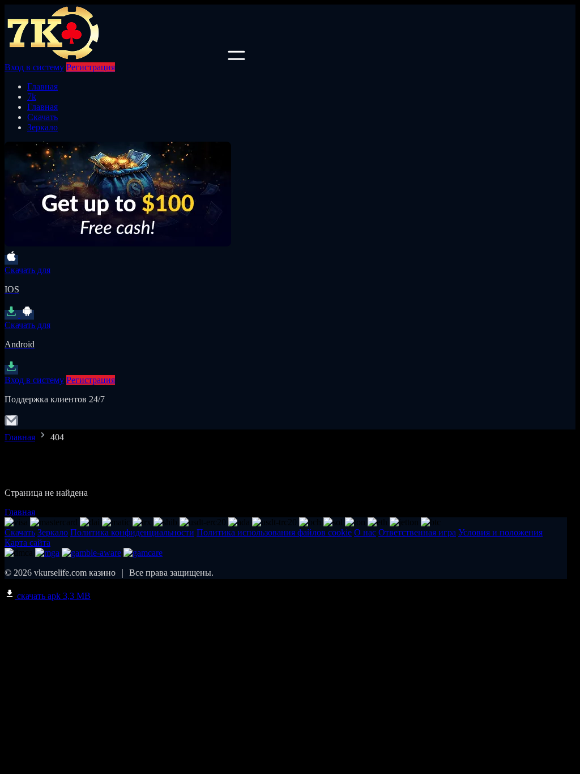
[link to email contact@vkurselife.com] (11, 424)
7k (31, 96)
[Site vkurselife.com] (115, 57)
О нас (365, 532)
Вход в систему (34, 67)
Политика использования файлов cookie (274, 532)
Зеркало (42, 127)
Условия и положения (500, 532)
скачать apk (53, 596)
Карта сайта (27, 542)
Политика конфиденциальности (132, 532)
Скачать (42, 117)
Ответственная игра (417, 532)
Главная (42, 86)
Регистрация (90, 67)
